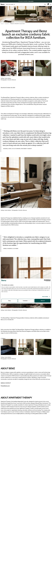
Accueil (2, 23)
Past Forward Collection (27, 1)
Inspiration (7, 23)
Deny (9, 300)
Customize (25, 300)
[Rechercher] (45, 4)
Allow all (42, 300)
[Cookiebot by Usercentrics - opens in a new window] (45, 280)
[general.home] (2, 4)
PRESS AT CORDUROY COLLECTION (17, 23)
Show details (45, 296)
